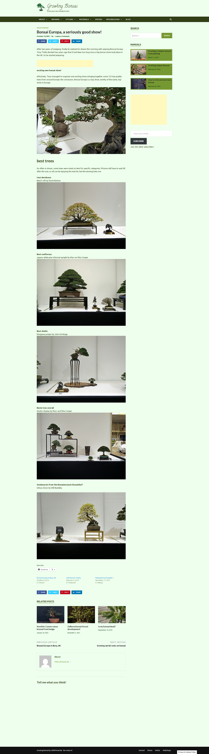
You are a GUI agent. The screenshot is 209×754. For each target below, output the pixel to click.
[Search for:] (151, 35)
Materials (84, 19)
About (42, 19)
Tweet (54, 41)
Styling (69, 19)
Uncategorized (43, 28)
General (142, 750)
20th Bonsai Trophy (73, 578)
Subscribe (138, 141)
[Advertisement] (65, 63)
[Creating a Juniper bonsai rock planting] (138, 51)
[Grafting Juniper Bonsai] (138, 66)
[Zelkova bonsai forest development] (81, 624)
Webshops (167, 750)
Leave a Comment (62, 36)
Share (43, 41)
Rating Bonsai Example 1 (104, 578)
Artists (157, 750)
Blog (128, 19)
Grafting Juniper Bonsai (158, 65)
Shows (149, 750)
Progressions (113, 19)
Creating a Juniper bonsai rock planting (159, 52)
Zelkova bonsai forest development (77, 627)
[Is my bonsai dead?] (112, 624)
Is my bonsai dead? (107, 626)
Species (98, 19)
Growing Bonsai (62, 6)
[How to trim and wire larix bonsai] (138, 80)
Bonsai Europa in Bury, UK (46, 578)
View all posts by (62, 662)
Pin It (66, 41)
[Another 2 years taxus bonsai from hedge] (50, 624)
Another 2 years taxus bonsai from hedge (47, 627)
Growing (55, 19)
